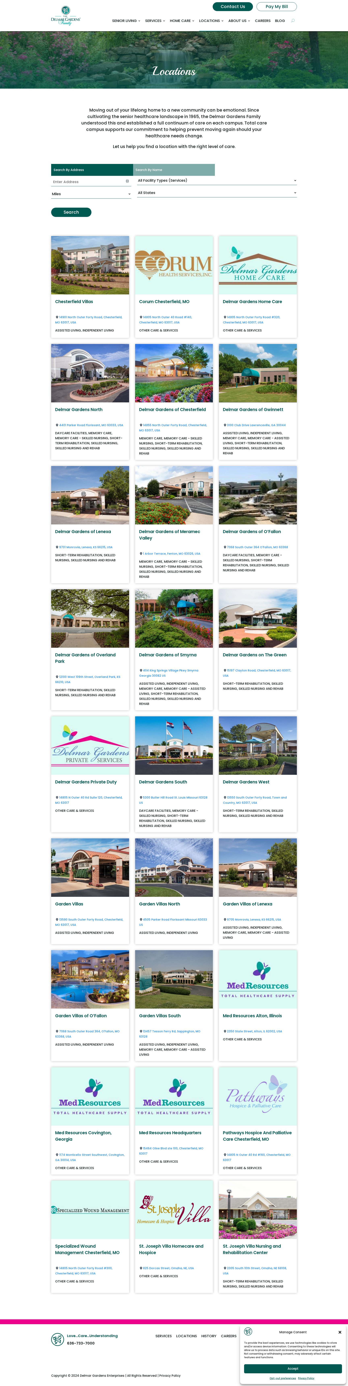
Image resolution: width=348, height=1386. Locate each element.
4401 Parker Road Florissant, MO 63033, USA (91, 425)
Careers (263, 20)
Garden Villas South (160, 1016)
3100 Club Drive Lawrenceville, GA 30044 (256, 425)
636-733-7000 (81, 1343)
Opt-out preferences (283, 1378)
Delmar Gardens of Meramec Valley (169, 535)
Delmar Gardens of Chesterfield (172, 409)
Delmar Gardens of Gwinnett (253, 409)
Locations (209, 20)
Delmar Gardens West (246, 782)
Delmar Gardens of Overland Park (85, 658)
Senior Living (124, 20)
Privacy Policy (306, 1378)
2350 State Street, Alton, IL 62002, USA (254, 1031)
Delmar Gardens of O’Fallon (252, 532)
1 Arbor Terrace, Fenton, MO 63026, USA (171, 554)
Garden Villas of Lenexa (247, 904)
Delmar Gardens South (163, 782)
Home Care (180, 20)
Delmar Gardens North (79, 409)
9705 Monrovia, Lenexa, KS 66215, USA (254, 920)
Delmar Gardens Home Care (252, 302)
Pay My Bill (277, 6)
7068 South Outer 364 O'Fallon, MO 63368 (257, 547)
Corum (164, 302)
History (208, 1336)
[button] (340, 1332)
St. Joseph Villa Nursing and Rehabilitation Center (252, 1249)
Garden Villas (69, 904)
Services (153, 20)
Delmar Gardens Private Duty (86, 782)
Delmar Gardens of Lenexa (83, 532)
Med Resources (252, 1016)
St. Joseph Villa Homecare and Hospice (171, 1249)
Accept (293, 1368)
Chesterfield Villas (74, 302)
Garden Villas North (159, 904)
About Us (237, 20)
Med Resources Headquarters (170, 1133)
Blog (280, 20)
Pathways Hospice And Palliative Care (257, 1136)
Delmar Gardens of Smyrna (168, 655)
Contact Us (233, 6)
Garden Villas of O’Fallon (81, 1016)
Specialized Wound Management (87, 1249)
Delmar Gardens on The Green (255, 655)
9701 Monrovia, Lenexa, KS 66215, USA (86, 547)
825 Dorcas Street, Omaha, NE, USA (168, 1268)
